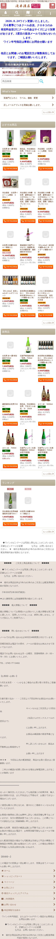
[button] (3, 6)
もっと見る (47, 112)
